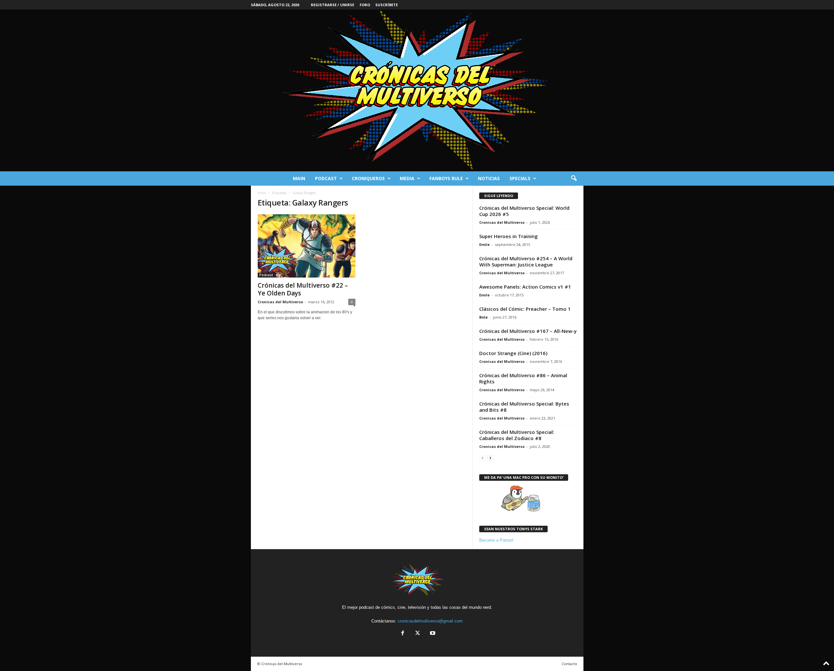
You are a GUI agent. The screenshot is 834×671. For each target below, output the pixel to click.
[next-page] (490, 457)
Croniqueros (368, 178)
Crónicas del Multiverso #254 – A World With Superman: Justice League (525, 261)
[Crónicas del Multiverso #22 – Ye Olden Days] (306, 246)
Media (407, 178)
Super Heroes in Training (508, 236)
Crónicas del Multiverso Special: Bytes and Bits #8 (524, 406)
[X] (417, 633)
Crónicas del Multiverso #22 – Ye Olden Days (303, 289)
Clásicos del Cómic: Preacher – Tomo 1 (525, 309)
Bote (483, 317)
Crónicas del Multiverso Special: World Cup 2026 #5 (524, 211)
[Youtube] (432, 633)
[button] (574, 178)
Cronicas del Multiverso (280, 301)
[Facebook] (402, 633)
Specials (520, 178)
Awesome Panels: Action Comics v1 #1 (525, 286)
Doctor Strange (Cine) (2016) (513, 353)
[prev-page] (482, 457)
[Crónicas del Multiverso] (417, 90)
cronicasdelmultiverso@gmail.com (430, 621)
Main (299, 178)
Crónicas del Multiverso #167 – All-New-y (528, 331)
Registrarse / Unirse (332, 4)
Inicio (262, 193)
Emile (484, 244)
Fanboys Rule (446, 178)
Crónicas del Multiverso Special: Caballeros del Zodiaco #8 (516, 435)
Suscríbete (386, 4)
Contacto (569, 663)
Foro (365, 4)
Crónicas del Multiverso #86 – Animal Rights (523, 378)
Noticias (489, 178)
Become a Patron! (496, 540)
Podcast (326, 178)
